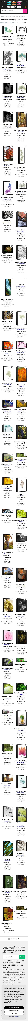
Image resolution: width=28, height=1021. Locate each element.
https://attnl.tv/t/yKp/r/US (9, 982)
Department (3, 22)
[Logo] (14, 6)
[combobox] (12, 11)
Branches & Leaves (21, 16)
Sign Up (22, 956)
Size (18, 22)
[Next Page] (19, 939)
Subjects (3, 16)
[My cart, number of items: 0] (25, 7)
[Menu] (2, 7)
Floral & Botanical (11, 16)
